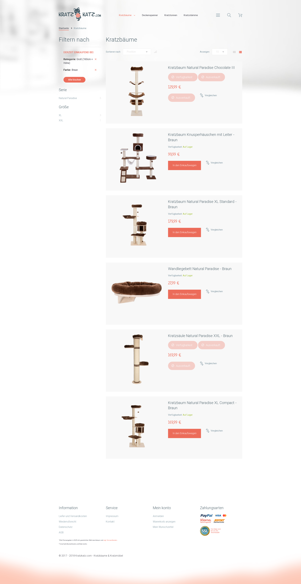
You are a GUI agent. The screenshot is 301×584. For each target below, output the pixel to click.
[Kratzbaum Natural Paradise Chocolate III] (137, 91)
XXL (61, 120)
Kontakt (110, 521)
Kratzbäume (125, 15)
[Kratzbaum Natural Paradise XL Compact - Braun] (137, 426)
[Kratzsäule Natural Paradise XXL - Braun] (137, 359)
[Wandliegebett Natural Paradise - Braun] (137, 292)
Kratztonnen (170, 15)
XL (60, 115)
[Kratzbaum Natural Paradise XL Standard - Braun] (137, 225)
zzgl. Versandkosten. (110, 540)
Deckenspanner (150, 15)
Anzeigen (204, 52)
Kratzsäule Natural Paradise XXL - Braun (200, 336)
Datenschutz (65, 526)
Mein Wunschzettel (163, 526)
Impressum (112, 516)
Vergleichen (211, 95)
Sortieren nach (113, 52)
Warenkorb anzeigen (164, 521)
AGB (61, 532)
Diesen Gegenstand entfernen (95, 59)
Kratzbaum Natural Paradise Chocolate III (201, 67)
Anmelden (158, 516)
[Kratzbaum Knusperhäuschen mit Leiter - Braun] (137, 158)
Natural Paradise (68, 98)
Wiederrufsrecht (67, 521)
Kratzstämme (191, 15)
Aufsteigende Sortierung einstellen (155, 52)
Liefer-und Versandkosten (73, 516)
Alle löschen (74, 79)
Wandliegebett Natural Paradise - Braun (200, 269)
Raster (234, 52)
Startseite (64, 28)
